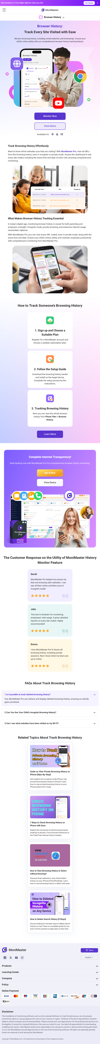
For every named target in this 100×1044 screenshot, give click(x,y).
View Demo (50, 126)
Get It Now (50, 473)
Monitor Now (50, 116)
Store (91, 950)
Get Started (89, 3)
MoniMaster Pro (68, 151)
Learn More (50, 434)
